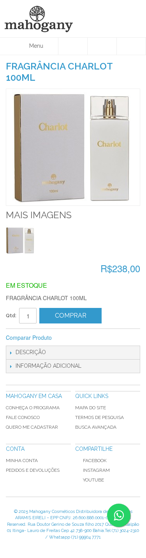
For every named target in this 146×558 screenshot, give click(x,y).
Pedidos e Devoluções (33, 470)
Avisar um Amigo (68, 338)
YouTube (93, 480)
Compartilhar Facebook (84, 338)
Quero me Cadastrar (32, 427)
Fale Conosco (23, 417)
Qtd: (11, 315)
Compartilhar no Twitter (99, 338)
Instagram (96, 470)
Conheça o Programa (33, 407)
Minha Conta (22, 460)
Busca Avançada (95, 427)
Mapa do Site (90, 407)
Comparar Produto (29, 337)
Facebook (95, 460)
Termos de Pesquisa (99, 417)
